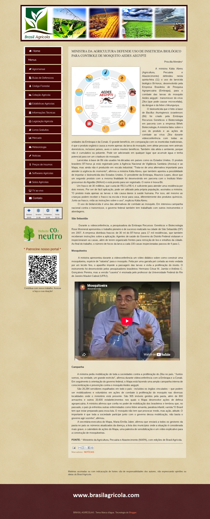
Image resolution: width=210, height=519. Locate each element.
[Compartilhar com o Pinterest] (92, 447)
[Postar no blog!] (82, 447)
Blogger (132, 512)
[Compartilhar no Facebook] (89, 447)
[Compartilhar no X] (86, 447)
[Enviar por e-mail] (79, 447)
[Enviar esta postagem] (74, 447)
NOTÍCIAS (89, 452)
